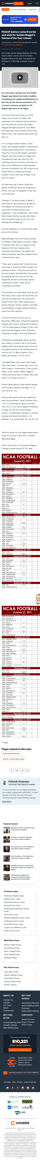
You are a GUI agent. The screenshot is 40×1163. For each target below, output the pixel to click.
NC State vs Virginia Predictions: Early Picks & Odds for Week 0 (21, 838)
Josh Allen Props (11, 972)
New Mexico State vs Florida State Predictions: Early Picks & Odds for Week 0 (22, 867)
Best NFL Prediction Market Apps (13, 759)
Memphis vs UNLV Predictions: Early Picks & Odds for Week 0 (23, 829)
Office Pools (27, 1025)
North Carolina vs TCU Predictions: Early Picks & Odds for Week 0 (22, 857)
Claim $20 (32, 19)
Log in (29, 3)
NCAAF (5, 9)
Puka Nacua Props (11, 978)
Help (13, 1082)
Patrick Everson (19, 781)
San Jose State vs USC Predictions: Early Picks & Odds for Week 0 (22, 848)
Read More (6, 801)
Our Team (7, 1005)
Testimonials (8, 1010)
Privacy (19, 1082)
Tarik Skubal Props (12, 954)
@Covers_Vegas (8, 439)
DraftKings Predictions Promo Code (16, 910)
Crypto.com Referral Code (15, 927)
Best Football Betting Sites (11, 753)
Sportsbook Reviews (30, 1003)
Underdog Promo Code (14, 921)
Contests (27, 1015)
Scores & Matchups (19, 9)
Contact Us (8, 1000)
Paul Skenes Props (12, 948)
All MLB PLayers (11, 958)
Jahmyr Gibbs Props (12, 981)
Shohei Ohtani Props (12, 945)
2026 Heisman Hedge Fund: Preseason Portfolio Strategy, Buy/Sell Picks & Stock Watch (20, 877)
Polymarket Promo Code (14, 902)
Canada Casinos (10, 1025)
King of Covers (28, 1022)
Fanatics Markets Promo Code (17, 918)
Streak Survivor (28, 1019)
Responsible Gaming (30, 1011)
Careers (6, 1002)
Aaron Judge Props (12, 951)
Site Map (7, 1082)
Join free (18, 3)
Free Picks (32, 9)
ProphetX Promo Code (13, 924)
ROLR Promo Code (12, 931)
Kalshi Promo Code (12, 899)
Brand (5, 1008)
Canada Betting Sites (12, 1022)
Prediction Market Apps (14, 896)
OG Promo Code (11, 914)
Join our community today (20, 1050)
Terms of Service (30, 1082)
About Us (8, 995)
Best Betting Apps (10, 1028)
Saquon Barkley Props (13, 975)
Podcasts (25, 1008)
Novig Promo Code (12, 905)
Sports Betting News (30, 1005)
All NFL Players (10, 985)
